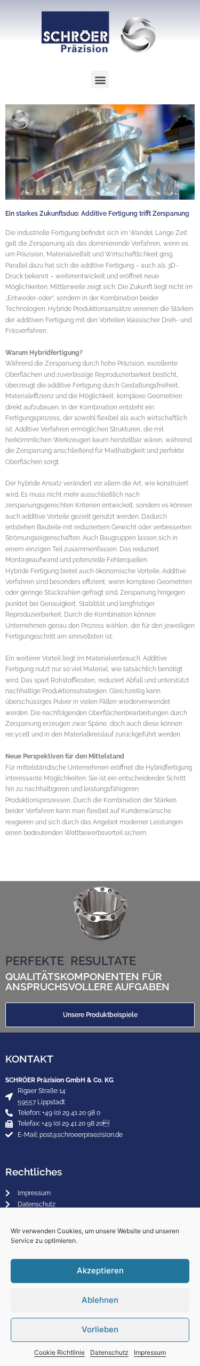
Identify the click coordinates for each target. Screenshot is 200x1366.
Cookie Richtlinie (59, 1352)
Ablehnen (100, 1300)
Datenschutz (109, 1352)
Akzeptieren (100, 1270)
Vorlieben (100, 1329)
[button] (100, 79)
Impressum (150, 1352)
